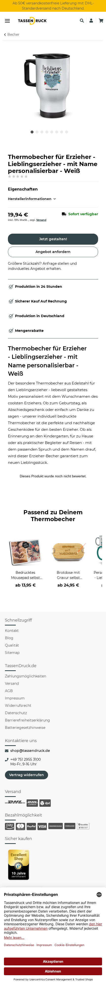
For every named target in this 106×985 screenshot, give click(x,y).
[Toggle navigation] (7, 21)
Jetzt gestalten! (53, 239)
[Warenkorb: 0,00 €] (101, 21)
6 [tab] (56, 132)
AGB (9, 691)
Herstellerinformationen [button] (30, 199)
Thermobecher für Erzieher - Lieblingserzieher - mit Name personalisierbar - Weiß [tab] (47, 361)
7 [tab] (61, 132)
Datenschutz (16, 713)
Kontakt (12, 630)
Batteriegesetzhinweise (25, 727)
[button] (82, 21)
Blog (9, 638)
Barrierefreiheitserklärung (27, 720)
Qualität (12, 645)
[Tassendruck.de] (32, 21)
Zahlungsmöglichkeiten (25, 676)
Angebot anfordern (53, 252)
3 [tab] (41, 132)
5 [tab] (51, 132)
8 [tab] (66, 132)
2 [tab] (36, 132)
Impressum (15, 698)
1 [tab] (32, 132)
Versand (41, 220)
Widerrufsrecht (18, 705)
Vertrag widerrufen (26, 775)
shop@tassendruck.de (30, 750)
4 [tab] (46, 132)
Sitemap (12, 652)
